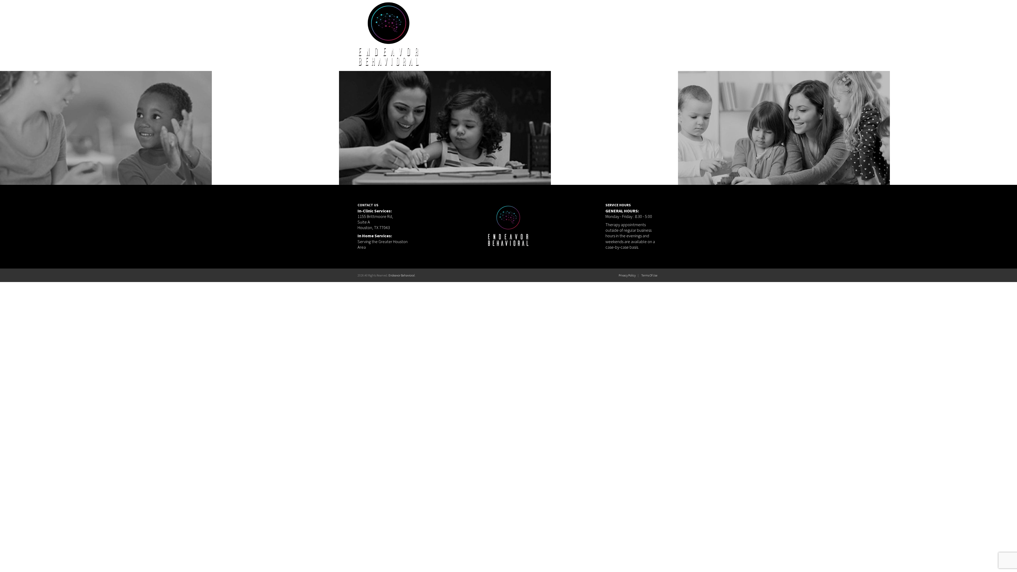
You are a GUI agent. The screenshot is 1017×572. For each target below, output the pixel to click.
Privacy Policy (627, 275)
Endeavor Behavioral (402, 275)
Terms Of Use (649, 275)
